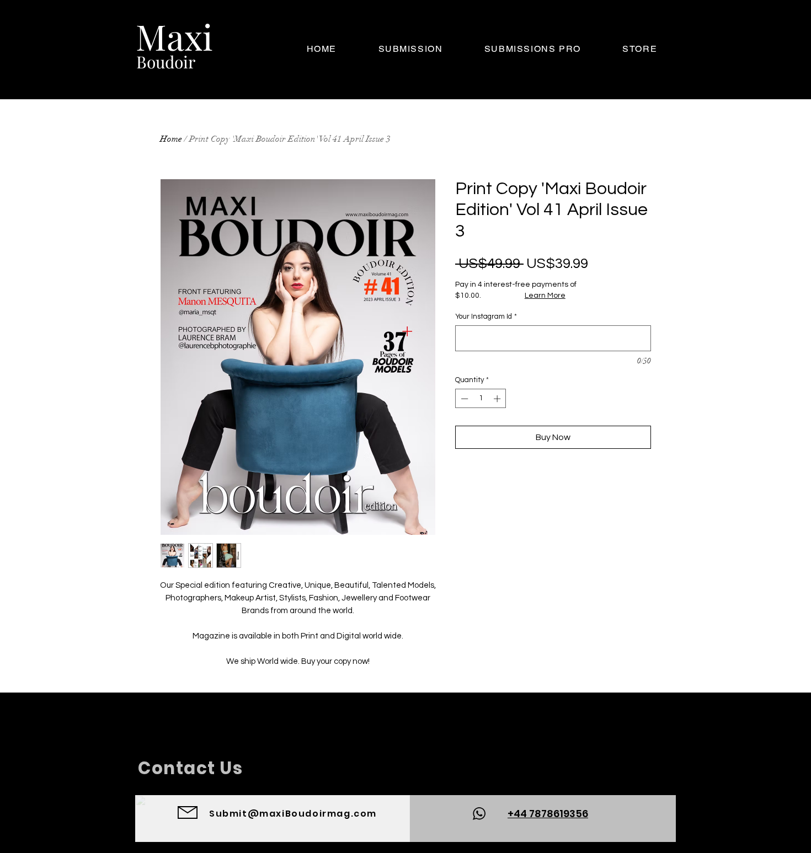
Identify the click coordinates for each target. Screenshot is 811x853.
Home (171, 138)
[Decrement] (463, 398)
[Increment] (498, 398)
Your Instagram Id (486, 316)
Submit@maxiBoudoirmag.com (293, 813)
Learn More (545, 295)
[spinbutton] (481, 398)
